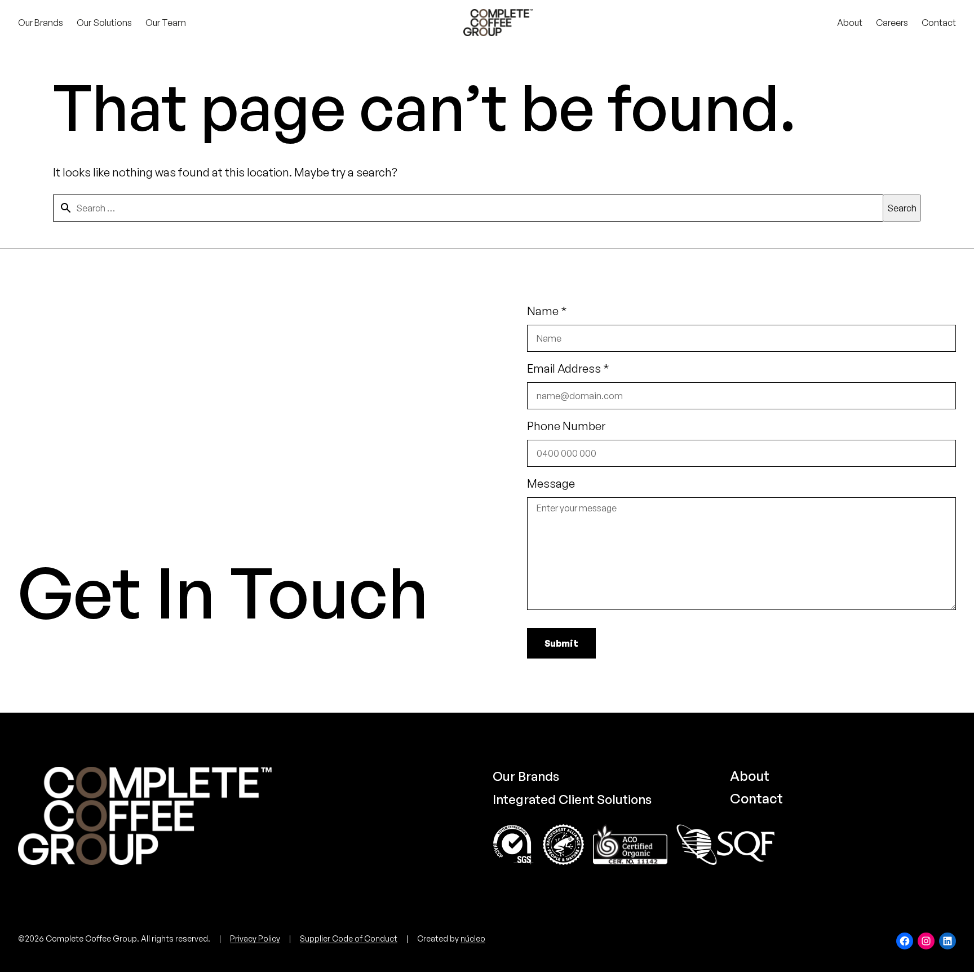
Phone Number (566, 426)
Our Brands (526, 776)
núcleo (473, 938)
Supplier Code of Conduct (348, 938)
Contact (756, 798)
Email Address (568, 368)
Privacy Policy (255, 938)
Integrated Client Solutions (572, 799)
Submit (561, 643)
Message (551, 483)
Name (547, 311)
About (749, 775)
